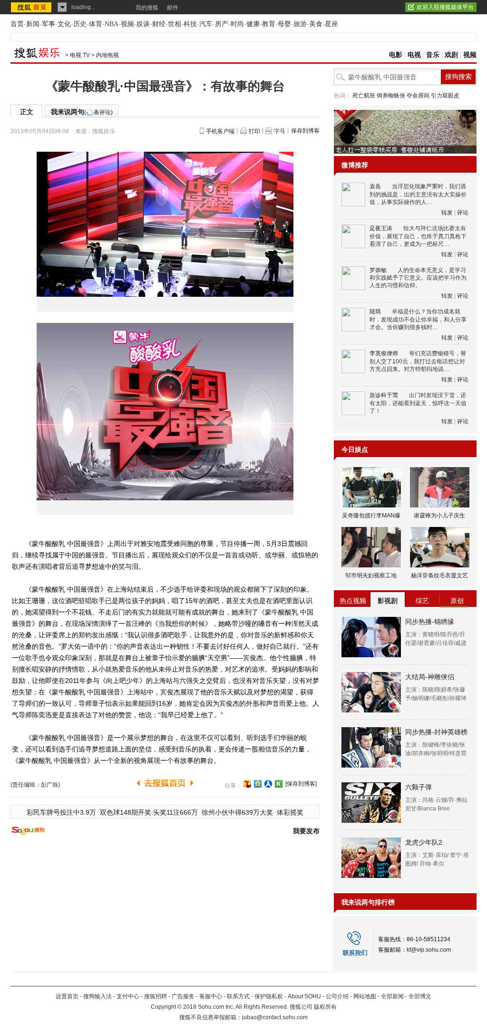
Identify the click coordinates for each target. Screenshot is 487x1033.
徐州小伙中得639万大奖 (237, 812)
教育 (268, 24)
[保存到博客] (301, 783)
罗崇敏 (378, 270)
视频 (127, 24)
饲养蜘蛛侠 (391, 95)
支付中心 (128, 996)
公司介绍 (337, 996)
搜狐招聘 (155, 996)
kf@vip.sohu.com (429, 949)
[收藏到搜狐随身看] (278, 784)
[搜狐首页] (32, 7)
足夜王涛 (381, 228)
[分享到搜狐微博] (247, 784)
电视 (414, 54)
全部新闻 (392, 996)
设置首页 (67, 996)
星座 (331, 24)
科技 (190, 24)
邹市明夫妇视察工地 (371, 575)
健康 (253, 24)
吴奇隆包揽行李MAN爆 (371, 515)
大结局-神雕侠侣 (429, 677)
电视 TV (80, 55)
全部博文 (420, 996)
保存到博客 (305, 130)
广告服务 (183, 996)
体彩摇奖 (290, 812)
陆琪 (375, 311)
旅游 (300, 24)
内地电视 (107, 55)
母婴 (284, 24)
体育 (95, 24)
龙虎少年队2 (423, 842)
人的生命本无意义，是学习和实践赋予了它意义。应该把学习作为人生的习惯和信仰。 (418, 278)
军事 (48, 24)
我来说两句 (82, 112)
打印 (254, 131)
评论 (462, 212)
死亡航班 (363, 95)
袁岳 (375, 186)
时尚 (237, 24)
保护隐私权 (268, 996)
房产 (221, 24)
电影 (395, 54)
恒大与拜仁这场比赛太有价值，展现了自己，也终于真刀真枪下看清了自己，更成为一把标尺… (418, 236)
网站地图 (364, 996)
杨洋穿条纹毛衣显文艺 (439, 575)
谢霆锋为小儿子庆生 (439, 515)
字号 (279, 131)
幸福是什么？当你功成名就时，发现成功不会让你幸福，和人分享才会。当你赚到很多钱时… (418, 319)
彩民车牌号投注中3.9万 (61, 812)
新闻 (32, 24)
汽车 (206, 24)
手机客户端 (220, 131)
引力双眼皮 (445, 95)
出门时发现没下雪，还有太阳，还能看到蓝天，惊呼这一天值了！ (418, 403)
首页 (17, 24)
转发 (447, 212)
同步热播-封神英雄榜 (436, 732)
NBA (111, 24)
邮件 (172, 7)
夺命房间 (418, 95)
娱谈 (143, 24)
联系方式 (238, 996)
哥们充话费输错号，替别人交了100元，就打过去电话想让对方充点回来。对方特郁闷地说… (418, 361)
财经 (159, 24)
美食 (315, 24)
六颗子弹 (418, 787)
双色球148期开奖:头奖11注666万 (149, 812)
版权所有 (325, 1007)
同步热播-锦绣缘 (429, 621)
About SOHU (304, 996)
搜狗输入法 (97, 996)
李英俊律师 (384, 353)
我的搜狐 (147, 7)
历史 (80, 24)
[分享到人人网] (268, 784)
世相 (174, 24)
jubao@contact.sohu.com (275, 1017)
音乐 (432, 54)
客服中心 (210, 996)
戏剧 (451, 54)
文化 (64, 24)
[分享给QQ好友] (258, 784)
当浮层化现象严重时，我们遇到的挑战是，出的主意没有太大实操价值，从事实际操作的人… (418, 194)
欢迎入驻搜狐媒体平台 (445, 7)
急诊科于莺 (384, 395)
